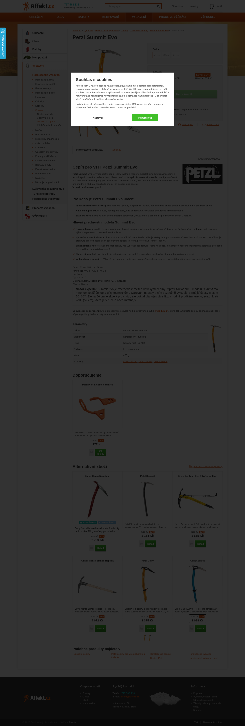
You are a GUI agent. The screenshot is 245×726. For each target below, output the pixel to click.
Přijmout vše (145, 117)
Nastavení (98, 117)
